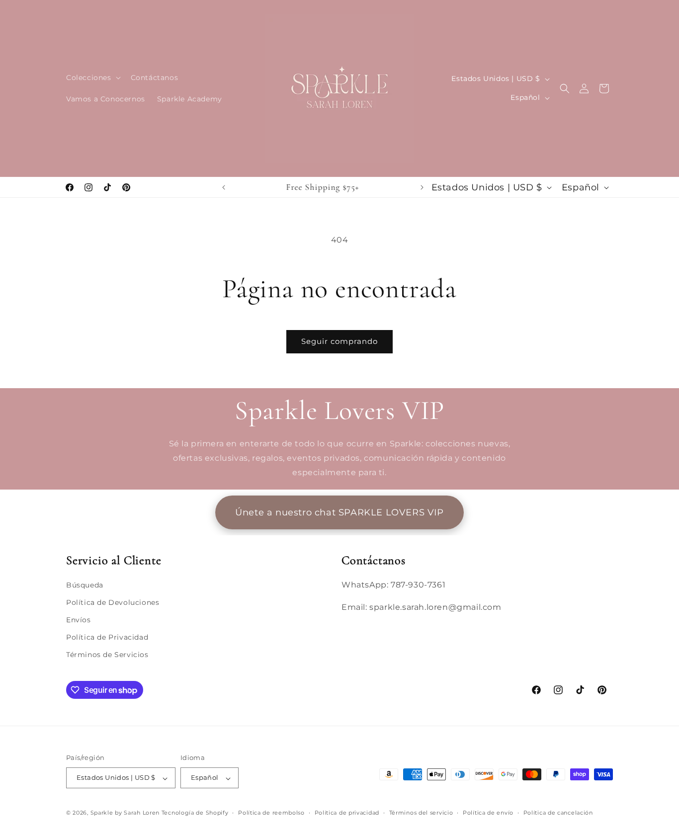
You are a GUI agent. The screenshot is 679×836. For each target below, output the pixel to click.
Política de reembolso (271, 812)
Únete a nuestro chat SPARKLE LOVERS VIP (339, 512)
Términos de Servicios (107, 655)
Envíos (78, 620)
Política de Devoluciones (112, 602)
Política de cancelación (558, 812)
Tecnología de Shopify (195, 813)
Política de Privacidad (107, 637)
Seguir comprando (339, 341)
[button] (92, 77)
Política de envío (488, 812)
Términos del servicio (421, 812)
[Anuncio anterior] (224, 187)
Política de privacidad (347, 812)
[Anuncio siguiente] (422, 187)
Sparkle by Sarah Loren (125, 813)
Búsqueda (84, 585)
